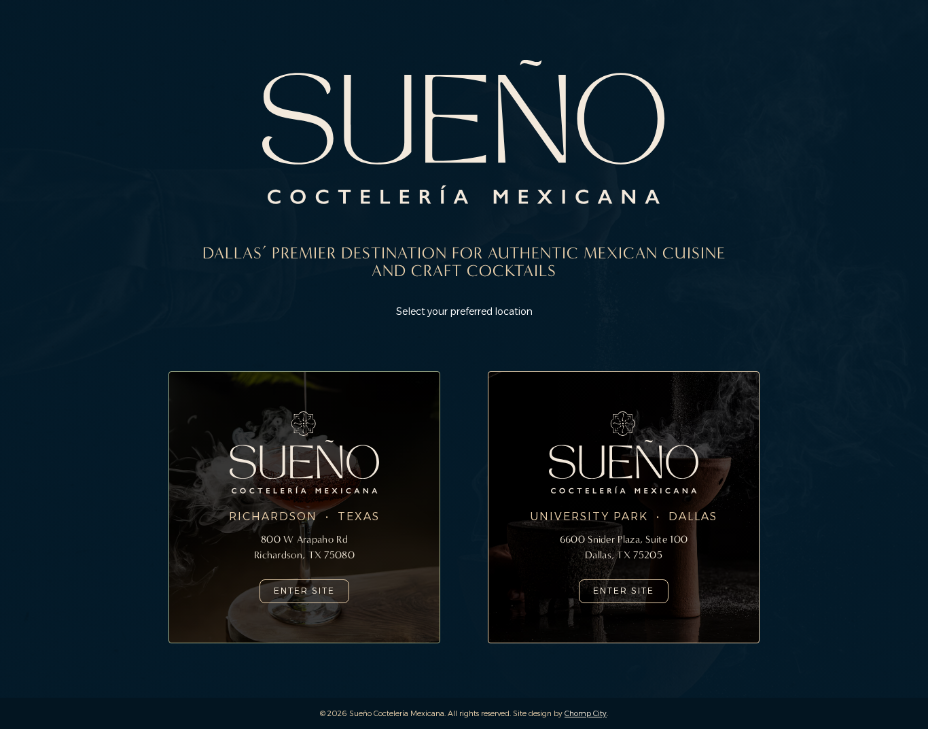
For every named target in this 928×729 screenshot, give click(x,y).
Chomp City (586, 713)
